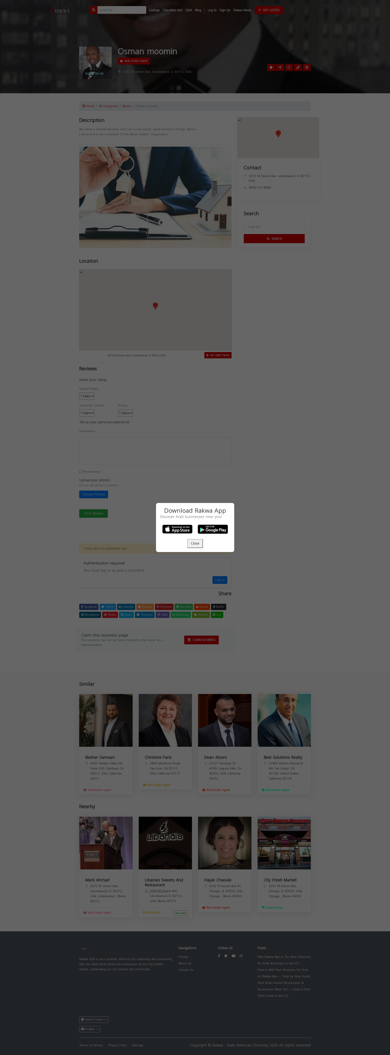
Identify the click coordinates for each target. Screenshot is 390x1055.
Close (195, 543)
